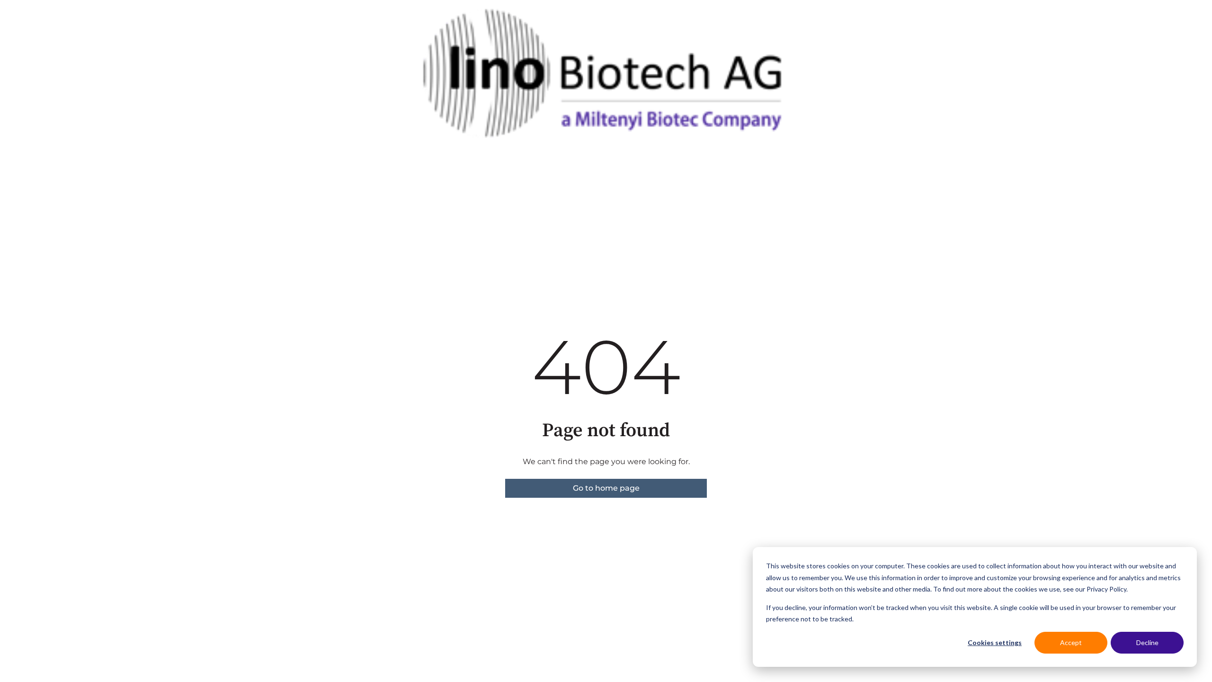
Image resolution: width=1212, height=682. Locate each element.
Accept (1071, 642)
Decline (1147, 642)
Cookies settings (995, 642)
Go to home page (606, 488)
